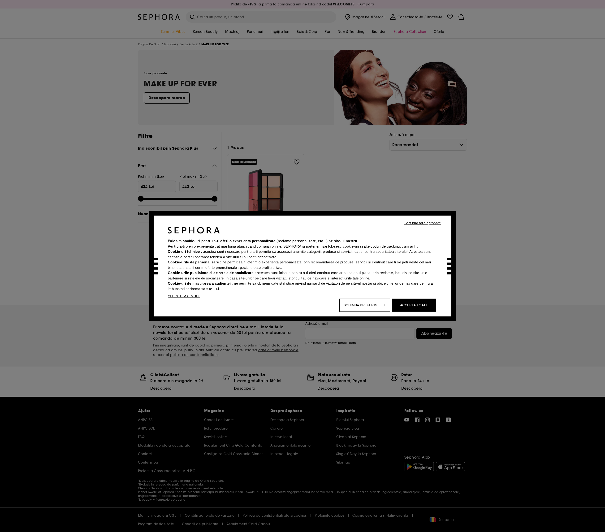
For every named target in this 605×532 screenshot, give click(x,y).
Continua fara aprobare (422, 223)
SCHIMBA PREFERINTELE (365, 305)
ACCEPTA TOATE (414, 305)
